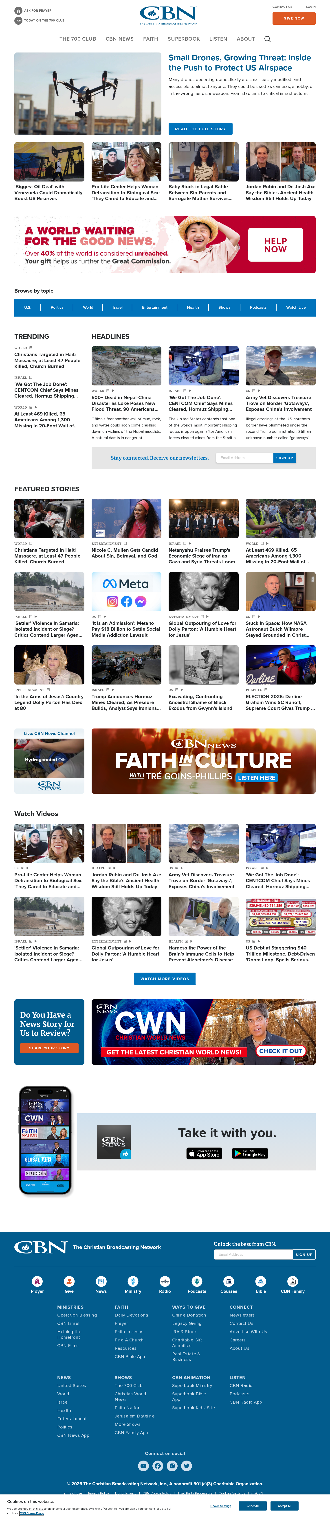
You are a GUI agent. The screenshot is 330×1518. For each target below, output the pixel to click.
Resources (126, 1348)
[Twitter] (186, 1466)
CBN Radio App (246, 1402)
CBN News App (73, 1435)
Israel (118, 307)
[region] (165, 1506)
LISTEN (218, 39)
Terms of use (72, 1493)
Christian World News (130, 1396)
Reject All (252, 1506)
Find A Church (129, 1340)
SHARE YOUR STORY (49, 1048)
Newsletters (242, 1315)
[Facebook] (157, 1466)
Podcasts (258, 307)
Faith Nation (128, 1408)
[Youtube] (143, 1466)
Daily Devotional (132, 1315)
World (88, 307)
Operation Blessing (77, 1315)
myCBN (257, 1493)
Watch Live (296, 307)
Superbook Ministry (192, 1385)
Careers (238, 1340)
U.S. (27, 307)
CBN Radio (241, 1385)
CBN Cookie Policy (157, 1493)
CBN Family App (131, 1432)
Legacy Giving (187, 1323)
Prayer (121, 1323)
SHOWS (123, 1377)
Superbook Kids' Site (193, 1408)
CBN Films (68, 1345)
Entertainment (154, 307)
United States (71, 1385)
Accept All (284, 1506)
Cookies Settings (232, 1493)
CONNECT (241, 1307)
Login (311, 6)
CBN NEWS (120, 39)
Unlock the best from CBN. (245, 1244)
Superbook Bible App (189, 1396)
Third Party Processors (195, 1493)
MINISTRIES (70, 1307)
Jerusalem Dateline (134, 1416)
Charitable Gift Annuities (187, 1342)
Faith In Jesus (129, 1331)
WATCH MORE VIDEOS (165, 979)
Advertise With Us (248, 1331)
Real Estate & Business (186, 1356)
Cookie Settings (220, 1506)
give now (294, 18)
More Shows (128, 1424)
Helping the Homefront (69, 1334)
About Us (239, 1348)
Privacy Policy (98, 1493)
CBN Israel (68, 1323)
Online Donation (189, 1315)
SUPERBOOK (184, 39)
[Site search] (267, 41)
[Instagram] (172, 1466)
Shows (224, 307)
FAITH (150, 39)
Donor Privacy (125, 1493)
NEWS (64, 1377)
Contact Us (282, 6)
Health (193, 307)
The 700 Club (77, 39)
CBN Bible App (130, 1356)
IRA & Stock (184, 1331)
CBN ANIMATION (191, 1377)
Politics (57, 307)
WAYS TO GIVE (189, 1307)
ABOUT (246, 39)
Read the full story (200, 129)
